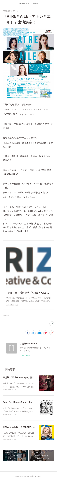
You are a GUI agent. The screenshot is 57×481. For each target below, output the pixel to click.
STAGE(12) (7, 315)
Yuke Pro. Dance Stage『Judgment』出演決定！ (27, 402)
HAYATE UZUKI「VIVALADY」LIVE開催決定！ (25, 426)
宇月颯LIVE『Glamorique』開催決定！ (22, 377)
